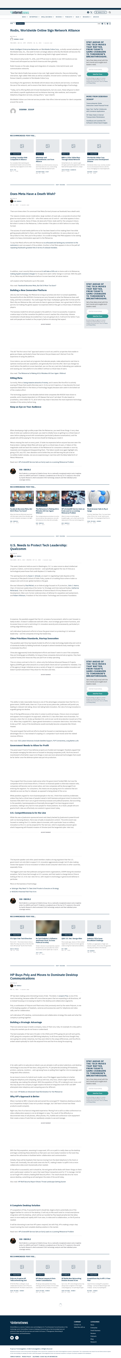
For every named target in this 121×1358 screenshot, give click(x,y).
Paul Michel (29, 586)
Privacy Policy (92, 83)
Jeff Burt (39, 952)
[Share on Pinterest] (107, 23)
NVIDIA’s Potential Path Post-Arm (24, 892)
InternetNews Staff (42, 171)
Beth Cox (13, 169)
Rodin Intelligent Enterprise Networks (24, 49)
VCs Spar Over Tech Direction (21, 939)
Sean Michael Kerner (94, 521)
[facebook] (88, 12)
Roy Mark (64, 949)
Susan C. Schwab (34, 576)
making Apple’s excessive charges (22, 274)
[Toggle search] (110, 12)
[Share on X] (105, 23)
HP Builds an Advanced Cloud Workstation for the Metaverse (40, 1092)
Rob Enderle (17, 201)
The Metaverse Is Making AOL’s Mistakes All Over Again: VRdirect (42, 373)
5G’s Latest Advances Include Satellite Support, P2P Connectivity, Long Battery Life (48, 741)
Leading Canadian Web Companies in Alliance (18, 159)
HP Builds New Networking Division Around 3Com (71, 1279)
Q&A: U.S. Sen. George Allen (72, 939)
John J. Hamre (73, 586)
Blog (77, 17)
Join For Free (97, 74)
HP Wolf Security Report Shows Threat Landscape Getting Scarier (42, 1182)
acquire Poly (63, 996)
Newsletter (101, 12)
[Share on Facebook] (102, 23)
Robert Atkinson (19, 595)
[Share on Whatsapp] (110, 23)
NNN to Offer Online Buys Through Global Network (71, 159)
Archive (96, 17)
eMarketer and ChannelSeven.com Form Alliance (45, 159)
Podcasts (68, 17)
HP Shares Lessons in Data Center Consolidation (45, 1279)
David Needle (14, 949)
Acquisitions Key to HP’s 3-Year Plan (98, 1279)
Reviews (59, 17)
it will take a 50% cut (49, 271)
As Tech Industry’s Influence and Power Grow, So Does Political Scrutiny (46, 940)
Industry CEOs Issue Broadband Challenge (95, 940)
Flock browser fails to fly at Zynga (97, 510)
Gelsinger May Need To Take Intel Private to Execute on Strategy (35, 888)
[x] (91, 12)
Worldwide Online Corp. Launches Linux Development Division (98, 159)
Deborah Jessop (18, 39)
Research (86, 17)
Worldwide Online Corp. (50, 49)
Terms (106, 81)
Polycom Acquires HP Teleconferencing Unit (18, 1279)
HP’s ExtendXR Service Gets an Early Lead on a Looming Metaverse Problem (46, 462)
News (24, 17)
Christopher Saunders (69, 169)
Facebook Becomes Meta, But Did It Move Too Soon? (37, 286)
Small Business (46, 17)
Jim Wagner (91, 950)
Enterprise (33, 17)
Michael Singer (92, 1290)
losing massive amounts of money (35, 383)
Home (11, 23)
